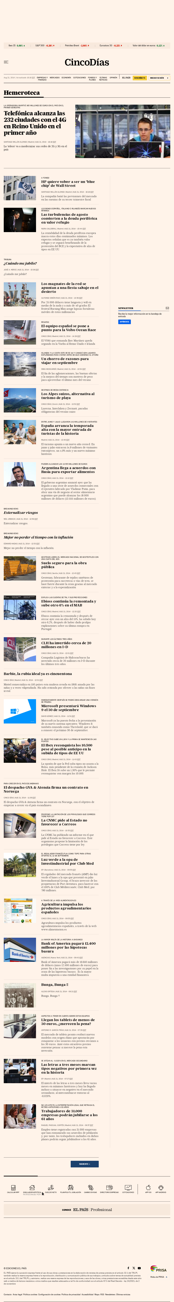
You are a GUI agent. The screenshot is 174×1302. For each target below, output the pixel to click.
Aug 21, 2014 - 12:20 (70, 612)
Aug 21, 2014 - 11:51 (64, 716)
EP (42, 870)
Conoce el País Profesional (87, 1209)
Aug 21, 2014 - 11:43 (69, 759)
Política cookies (30, 1294)
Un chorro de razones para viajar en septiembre (65, 361)
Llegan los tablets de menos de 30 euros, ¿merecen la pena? (68, 1022)
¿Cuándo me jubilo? (20, 263)
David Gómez (47, 716)
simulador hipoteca (32, 1192)
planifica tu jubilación (70, 1192)
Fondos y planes (92, 79)
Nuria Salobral (48, 229)
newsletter (125, 308)
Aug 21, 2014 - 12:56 (27, 519)
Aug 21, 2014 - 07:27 (62, 1079)
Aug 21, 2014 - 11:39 (25, 798)
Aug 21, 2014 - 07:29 (75, 1030)
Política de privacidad (71, 1294)
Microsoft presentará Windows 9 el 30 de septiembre (68, 708)
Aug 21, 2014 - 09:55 (65, 870)
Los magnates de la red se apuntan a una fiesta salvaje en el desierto (69, 288)
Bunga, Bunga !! (54, 985)
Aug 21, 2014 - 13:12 (62, 478)
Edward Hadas (10, 544)
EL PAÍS (124, 76)
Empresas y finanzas (42, 79)
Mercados (54, 78)
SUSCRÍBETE (139, 78)
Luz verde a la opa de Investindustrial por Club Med (67, 862)
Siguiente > (84, 1164)
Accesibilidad (87, 1294)
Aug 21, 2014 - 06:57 (82, 1125)
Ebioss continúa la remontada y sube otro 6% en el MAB (68, 603)
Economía (66, 78)
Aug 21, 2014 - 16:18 (45, 142)
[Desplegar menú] (6, 62)
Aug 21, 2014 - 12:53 (29, 544)
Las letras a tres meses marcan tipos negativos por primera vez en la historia (69, 1069)
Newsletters (110, 1294)
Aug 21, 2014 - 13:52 (69, 404)
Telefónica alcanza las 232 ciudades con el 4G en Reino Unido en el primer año (35, 122)
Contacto (8, 1294)
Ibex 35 (12, 45)
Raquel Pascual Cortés (52, 1125)
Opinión (113, 78)
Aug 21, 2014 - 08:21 (66, 991)
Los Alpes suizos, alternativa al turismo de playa (67, 396)
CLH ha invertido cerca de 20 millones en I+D (66, 645)
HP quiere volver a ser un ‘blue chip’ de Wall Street (68, 184)
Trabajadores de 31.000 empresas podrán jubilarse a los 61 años (69, 1115)
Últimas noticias (103, 79)
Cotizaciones (79, 78)
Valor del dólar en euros (144, 45)
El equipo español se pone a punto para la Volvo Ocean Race (68, 328)
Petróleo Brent (72, 45)
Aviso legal (17, 1294)
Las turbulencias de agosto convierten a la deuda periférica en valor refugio (69, 218)
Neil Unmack (9, 519)
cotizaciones (128, 1192)
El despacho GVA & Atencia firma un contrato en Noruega (46, 789)
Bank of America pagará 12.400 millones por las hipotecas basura (68, 947)
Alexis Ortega (48, 991)
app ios (148, 1192)
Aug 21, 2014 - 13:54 (75, 369)
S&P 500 (40, 45)
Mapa (96, 1294)
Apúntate (124, 322)
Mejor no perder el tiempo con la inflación (38, 537)
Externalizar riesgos (21, 513)
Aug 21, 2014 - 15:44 (75, 229)
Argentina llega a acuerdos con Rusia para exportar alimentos (68, 470)
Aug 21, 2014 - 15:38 (28, 270)
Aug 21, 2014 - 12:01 (62, 653)
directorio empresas (109, 1192)
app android (160, 1192)
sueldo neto (51, 1192)
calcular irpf (13, 1192)
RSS (102, 1294)
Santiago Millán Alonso (15, 142)
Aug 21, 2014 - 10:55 (63, 830)
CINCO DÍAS (46, 336)
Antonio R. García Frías (52, 1030)
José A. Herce (10, 270)
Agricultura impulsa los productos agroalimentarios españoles (66, 908)
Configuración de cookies (49, 1294)
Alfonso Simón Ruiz (50, 298)
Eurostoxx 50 (106, 45)
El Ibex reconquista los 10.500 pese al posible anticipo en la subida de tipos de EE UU (66, 749)
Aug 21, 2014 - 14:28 (70, 336)
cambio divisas (90, 1192)
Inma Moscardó (48, 369)
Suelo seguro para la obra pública (64, 565)
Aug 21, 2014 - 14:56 (71, 298)
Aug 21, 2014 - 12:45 (69, 573)
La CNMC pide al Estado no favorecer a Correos (64, 822)
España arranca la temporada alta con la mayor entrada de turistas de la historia (67, 430)
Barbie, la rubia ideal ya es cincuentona (38, 674)
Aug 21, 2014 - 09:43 (72, 958)
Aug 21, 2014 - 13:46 (58, 440)
